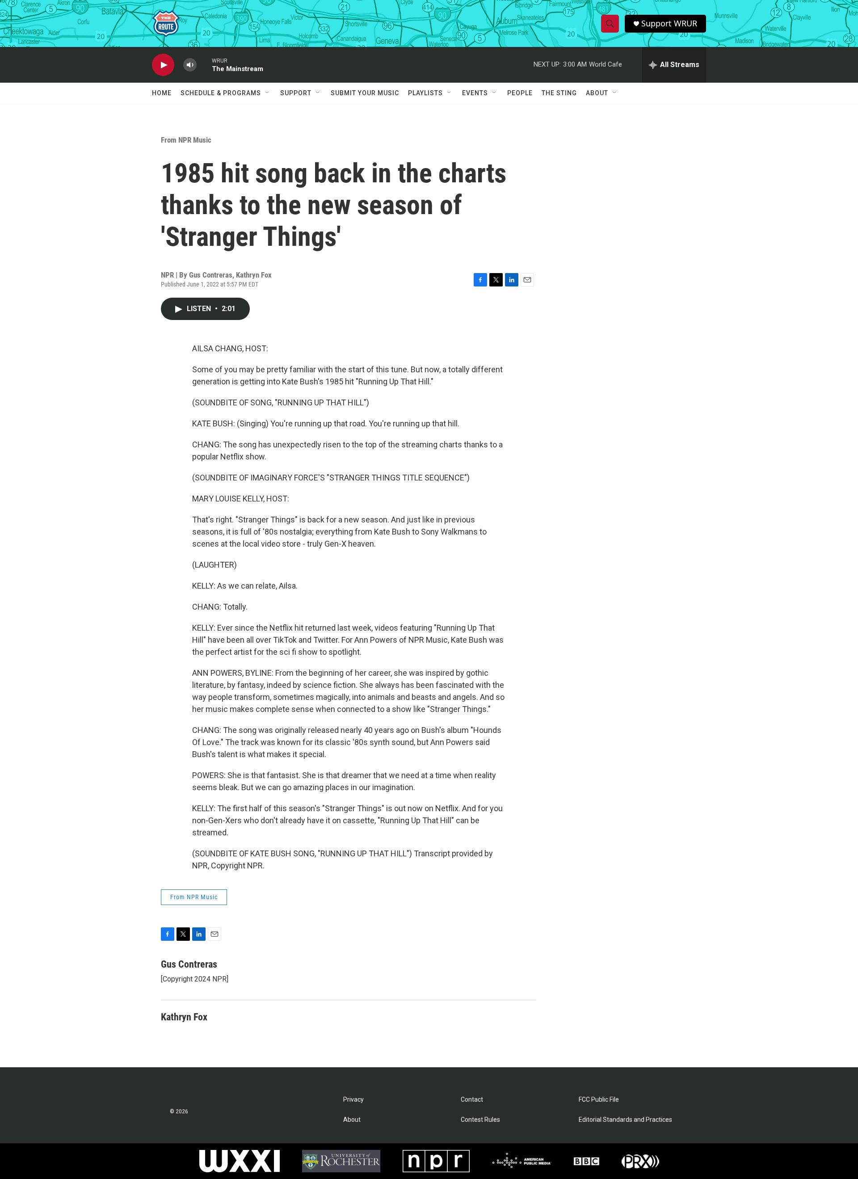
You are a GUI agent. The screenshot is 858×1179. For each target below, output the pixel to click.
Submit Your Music (365, 93)
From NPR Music (186, 139)
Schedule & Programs (221, 93)
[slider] (204, 64)
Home (162, 93)
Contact (472, 1099)
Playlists (425, 93)
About (597, 93)
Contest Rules (480, 1119)
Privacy (353, 1099)
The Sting (559, 93)
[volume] (190, 65)
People (520, 93)
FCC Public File (599, 1099)
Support (295, 93)
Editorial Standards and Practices (625, 1119)
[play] (163, 65)
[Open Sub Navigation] (267, 93)
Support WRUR (669, 23)
